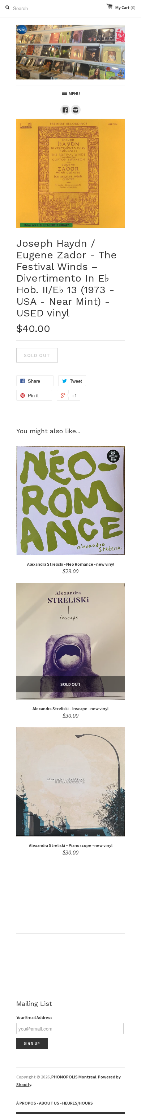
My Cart (125, 7)
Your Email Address (34, 1017)
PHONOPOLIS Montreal (73, 1077)
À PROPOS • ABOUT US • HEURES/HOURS (54, 1103)
